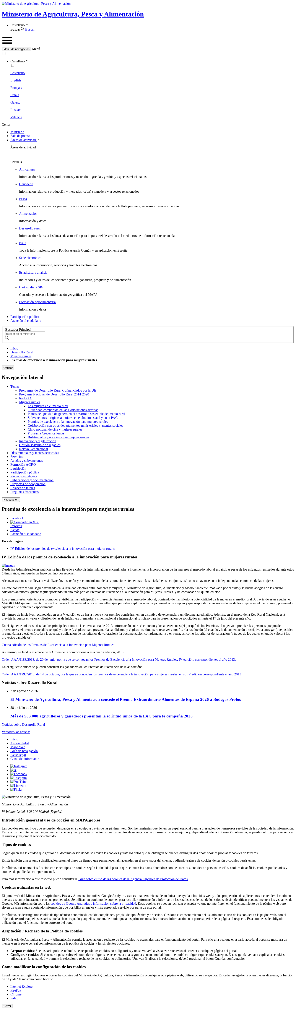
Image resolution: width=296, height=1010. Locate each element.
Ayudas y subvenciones (26, 460)
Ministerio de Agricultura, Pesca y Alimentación (73, 14)
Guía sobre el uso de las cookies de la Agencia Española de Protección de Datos (133, 879)
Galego (15, 102)
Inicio (14, 348)
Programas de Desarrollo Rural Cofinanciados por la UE (57, 390)
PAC (22, 243)
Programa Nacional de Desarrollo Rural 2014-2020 (54, 394)
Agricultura (27, 169)
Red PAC (25, 398)
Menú (36, 49)
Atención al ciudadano (25, 320)
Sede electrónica (30, 258)
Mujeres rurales (20, 356)
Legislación (18, 468)
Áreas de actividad (23, 140)
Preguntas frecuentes (24, 492)
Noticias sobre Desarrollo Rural (23, 724)
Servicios (16, 457)
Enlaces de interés (22, 488)
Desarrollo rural (30, 228)
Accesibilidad (19, 743)
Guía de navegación (24, 751)
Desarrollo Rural (21, 352)
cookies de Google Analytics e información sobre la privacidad (93, 903)
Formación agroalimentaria (37, 302)
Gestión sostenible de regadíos (39, 445)
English (15, 80)
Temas (14, 386)
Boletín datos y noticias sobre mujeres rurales (58, 437)
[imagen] (8, 565)
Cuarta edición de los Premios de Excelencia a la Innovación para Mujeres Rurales (58, 645)
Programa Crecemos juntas (46, 433)
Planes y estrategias (23, 476)
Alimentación (28, 213)
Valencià (16, 117)
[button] (148, 49)
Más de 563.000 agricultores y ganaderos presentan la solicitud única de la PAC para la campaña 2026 (101, 716)
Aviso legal (18, 755)
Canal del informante (24, 759)
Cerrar (7, 1006)
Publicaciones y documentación (32, 480)
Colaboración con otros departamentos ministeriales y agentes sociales (75, 425)
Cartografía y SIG (31, 287)
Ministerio (17, 132)
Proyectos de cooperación (28, 484)
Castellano (17, 73)
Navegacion (10, 499)
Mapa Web (17, 747)
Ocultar (8, 367)
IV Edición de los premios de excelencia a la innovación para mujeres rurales (62, 548)
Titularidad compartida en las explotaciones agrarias (63, 410)
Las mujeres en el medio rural (48, 406)
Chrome (15, 994)
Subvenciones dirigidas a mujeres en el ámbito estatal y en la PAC (73, 418)
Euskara (15, 110)
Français (16, 87)
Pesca (23, 199)
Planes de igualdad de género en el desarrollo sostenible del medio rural (76, 414)
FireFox (15, 990)
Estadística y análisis (33, 272)
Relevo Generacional (33, 449)
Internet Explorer (22, 986)
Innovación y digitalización (37, 441)
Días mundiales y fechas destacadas (34, 453)
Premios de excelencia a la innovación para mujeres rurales (68, 421)
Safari (14, 998)
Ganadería (26, 184)
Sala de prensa (20, 136)
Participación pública (24, 317)
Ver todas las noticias (16, 732)
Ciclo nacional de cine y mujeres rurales (55, 429)
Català (14, 95)
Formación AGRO (23, 464)
